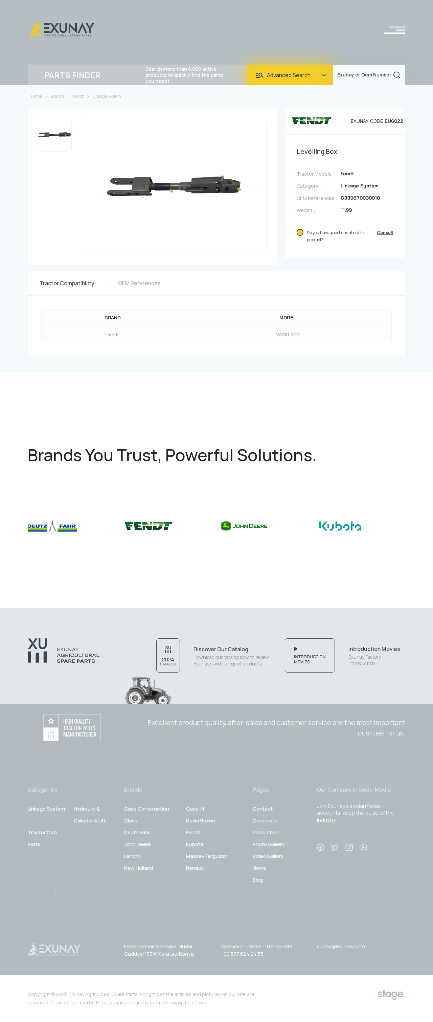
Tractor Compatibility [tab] (67, 283)
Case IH (195, 808)
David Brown (200, 820)
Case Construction (146, 808)
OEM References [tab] (139, 283)
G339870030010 (360, 198)
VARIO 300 (288, 335)
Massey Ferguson (206, 856)
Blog (258, 879)
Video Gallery (268, 856)
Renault (195, 867)
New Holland (138, 867)
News (259, 867)
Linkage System (106, 96)
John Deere (137, 844)
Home (36, 96)
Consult (385, 232)
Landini (132, 856)
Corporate (265, 820)
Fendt (78, 96)
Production (266, 832)
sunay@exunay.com (341, 946)
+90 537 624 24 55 (242, 953)
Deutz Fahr (137, 832)
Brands (57, 96)
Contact (263, 808)
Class (130, 820)
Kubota (194, 844)
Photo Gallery (268, 844)
